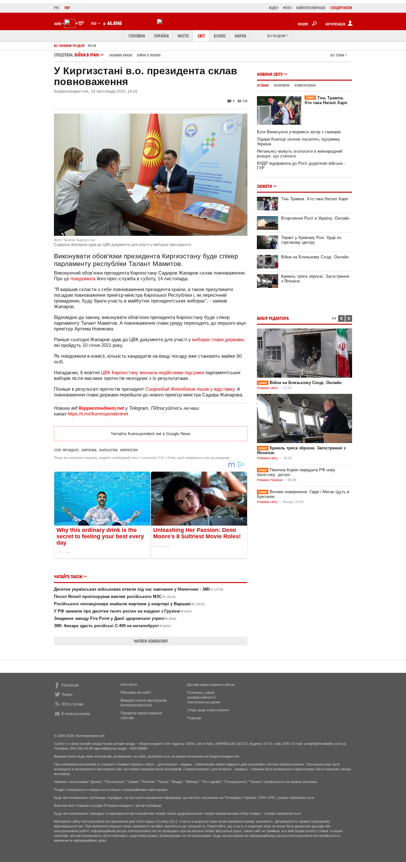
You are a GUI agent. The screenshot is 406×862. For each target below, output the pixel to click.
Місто (183, 36)
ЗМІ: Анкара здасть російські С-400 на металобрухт (112, 625)
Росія (92, 45)
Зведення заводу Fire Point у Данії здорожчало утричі (115, 618)
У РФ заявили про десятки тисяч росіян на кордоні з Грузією (123, 611)
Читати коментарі (151, 641)
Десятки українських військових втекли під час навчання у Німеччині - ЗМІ (138, 589)
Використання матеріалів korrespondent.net (144, 702)
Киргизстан (129, 450)
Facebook (70, 685)
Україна (161, 36)
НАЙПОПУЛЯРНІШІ (310, 7)
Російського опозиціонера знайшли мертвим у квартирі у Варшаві (129, 603)
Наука (240, 36)
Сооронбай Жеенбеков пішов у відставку (189, 389)
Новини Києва (120, 55)
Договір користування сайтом (211, 684)
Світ (201, 36)
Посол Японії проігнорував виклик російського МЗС (114, 596)
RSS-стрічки (72, 704)
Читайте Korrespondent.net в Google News (151, 433)
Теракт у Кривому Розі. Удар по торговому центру (311, 240)
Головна (136, 36)
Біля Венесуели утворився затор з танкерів (299, 131)
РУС (57, 7)
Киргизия (89, 450)
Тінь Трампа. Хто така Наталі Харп (325, 100)
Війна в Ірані (117, 55)
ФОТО (287, 7)
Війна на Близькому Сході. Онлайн (315, 257)
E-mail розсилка (76, 714)
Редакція (194, 718)
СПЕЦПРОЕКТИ (341, 7)
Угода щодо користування (208, 710)
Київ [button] (57, 23)
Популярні (282, 85)
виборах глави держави (218, 339)
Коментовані (305, 85)
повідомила (83, 278)
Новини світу (270, 74)
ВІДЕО (273, 7)
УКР (67, 7)
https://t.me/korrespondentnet (98, 413)
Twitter (67, 695)
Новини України (269, 480)
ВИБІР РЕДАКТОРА (273, 318)
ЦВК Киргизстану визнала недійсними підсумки (152, 372)
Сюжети (264, 186)
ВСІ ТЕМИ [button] (337, 55)
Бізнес (220, 36)
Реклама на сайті (136, 692)
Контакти (129, 684)
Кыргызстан (108, 450)
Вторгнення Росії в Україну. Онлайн (315, 218)
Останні (263, 85)
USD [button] (94, 23)
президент (70, 450)
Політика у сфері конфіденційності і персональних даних (203, 697)
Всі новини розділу (69, 45)
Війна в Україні (148, 55)
